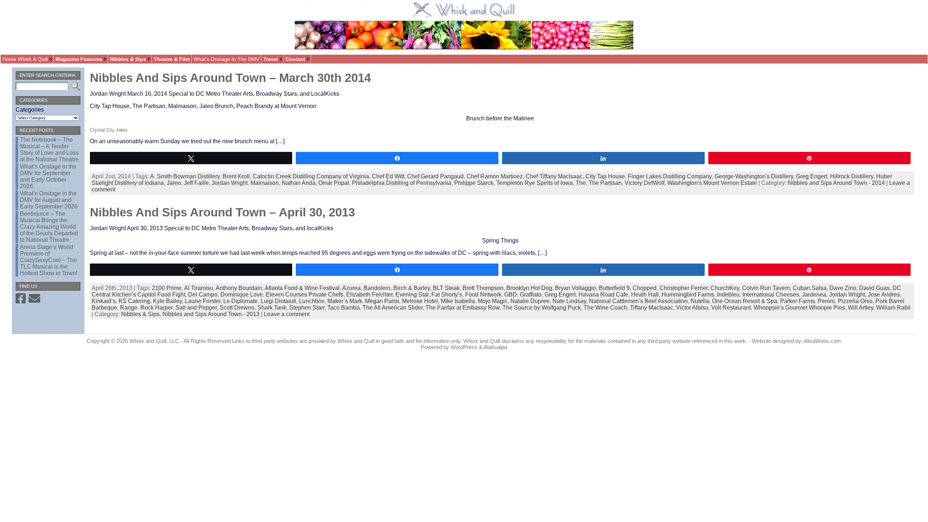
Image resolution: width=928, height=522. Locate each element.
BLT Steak (446, 288)
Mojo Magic (493, 301)
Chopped (644, 288)
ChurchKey (724, 288)
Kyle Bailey (167, 301)
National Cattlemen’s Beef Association (638, 301)
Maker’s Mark (344, 301)
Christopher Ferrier (683, 288)
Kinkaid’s (104, 301)
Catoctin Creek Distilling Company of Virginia (311, 176)
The (581, 183)
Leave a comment (287, 314)
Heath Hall (645, 294)
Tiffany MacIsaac (651, 307)
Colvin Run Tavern (766, 288)
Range (128, 307)
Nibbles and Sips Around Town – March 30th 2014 (230, 77)
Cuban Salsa (809, 288)
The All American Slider (392, 307)
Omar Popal (333, 183)
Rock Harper (156, 307)
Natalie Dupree (530, 301)
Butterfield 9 (614, 288)
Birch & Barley (411, 288)
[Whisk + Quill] (464, 27)
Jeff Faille (196, 183)
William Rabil (893, 307)
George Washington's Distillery (753, 176)
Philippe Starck (473, 183)
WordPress (464, 347)
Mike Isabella (458, 301)
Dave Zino (842, 288)
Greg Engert (811, 176)
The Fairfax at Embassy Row (463, 307)
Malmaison (264, 183)
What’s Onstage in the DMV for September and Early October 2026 (48, 176)
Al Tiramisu (198, 288)
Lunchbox (311, 301)
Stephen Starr (306, 307)
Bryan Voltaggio (575, 288)
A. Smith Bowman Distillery (185, 176)
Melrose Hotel (420, 301)
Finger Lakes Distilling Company (670, 176)
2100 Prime (167, 288)
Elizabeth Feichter (369, 294)
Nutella (700, 301)
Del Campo (203, 294)
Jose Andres (884, 294)
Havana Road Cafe (603, 294)
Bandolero (377, 288)
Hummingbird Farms (688, 294)
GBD (510, 294)
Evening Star (411, 294)
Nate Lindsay (569, 301)
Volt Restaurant (731, 307)
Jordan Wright (230, 183)
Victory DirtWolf (644, 183)
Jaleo (174, 183)
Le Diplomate (240, 301)
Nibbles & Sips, (141, 314)
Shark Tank (271, 307)
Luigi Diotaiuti (278, 301)
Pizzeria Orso (855, 301)
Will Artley (860, 307)
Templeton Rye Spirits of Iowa (534, 183)
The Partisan (605, 183)
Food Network (483, 294)
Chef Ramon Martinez (495, 176)
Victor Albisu (692, 307)
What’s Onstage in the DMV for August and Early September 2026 (49, 200)
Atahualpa (495, 347)
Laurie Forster (202, 301)
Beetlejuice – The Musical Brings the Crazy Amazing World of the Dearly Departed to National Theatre (49, 227)
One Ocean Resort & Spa (744, 301)
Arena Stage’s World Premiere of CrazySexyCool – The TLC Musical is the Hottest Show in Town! (48, 260)
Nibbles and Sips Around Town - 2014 (836, 183)
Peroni (826, 301)
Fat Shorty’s (446, 294)
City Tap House (605, 176)
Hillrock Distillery (851, 176)
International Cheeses (770, 294)
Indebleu (728, 294)
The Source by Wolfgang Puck (541, 307)
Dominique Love (241, 294)
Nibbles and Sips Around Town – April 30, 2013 (222, 212)
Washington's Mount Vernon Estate (712, 183)
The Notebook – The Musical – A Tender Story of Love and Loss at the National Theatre (49, 149)
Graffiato (531, 294)
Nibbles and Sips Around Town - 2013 (211, 314)
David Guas (874, 288)
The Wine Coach (605, 307)
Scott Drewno (237, 307)
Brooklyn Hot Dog (529, 288)
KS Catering (134, 301)
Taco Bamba (343, 307)
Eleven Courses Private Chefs (304, 294)
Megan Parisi (382, 301)
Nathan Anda (298, 183)
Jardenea (814, 294)
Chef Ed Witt (388, 176)
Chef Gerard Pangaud (435, 176)
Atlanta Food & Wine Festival (302, 288)
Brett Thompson (483, 288)
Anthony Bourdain (239, 288)
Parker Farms (797, 301)
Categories (30, 110)
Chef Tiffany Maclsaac (554, 176)
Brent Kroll (236, 176)
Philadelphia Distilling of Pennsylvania (401, 183)
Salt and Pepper (196, 307)
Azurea (351, 288)
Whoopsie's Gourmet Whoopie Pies (799, 307)
